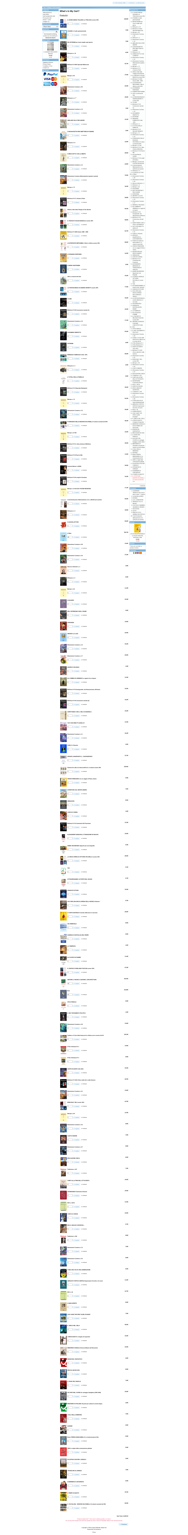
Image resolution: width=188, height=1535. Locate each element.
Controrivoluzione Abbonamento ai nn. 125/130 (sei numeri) (138, 167)
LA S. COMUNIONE (138, 499)
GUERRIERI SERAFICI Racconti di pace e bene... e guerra (139, 492)
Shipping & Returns (48, 62)
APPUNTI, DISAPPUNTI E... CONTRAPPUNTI (137, 237)
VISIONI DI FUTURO (138, 289)
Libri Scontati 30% (47, 16)
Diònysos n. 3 (136, 124)
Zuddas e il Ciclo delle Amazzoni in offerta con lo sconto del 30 (139, 339)
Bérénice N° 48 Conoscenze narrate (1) (138, 106)
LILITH (134, 510)
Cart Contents (57, 7)
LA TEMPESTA (136, 310)
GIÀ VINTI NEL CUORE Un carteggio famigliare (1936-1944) (138, 440)
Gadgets (45, 21)
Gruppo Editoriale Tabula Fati (98, 1527)
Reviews (132, 543)
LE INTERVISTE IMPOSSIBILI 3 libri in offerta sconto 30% (138, 84)
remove (85, 23)
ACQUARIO (136, 188)
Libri (44, 14)
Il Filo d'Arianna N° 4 (138, 345)
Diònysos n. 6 (136, 185)
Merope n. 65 (136, 32)
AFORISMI (135, 116)
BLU (134, 327)
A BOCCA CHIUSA (138, 386)
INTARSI (135, 498)
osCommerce (97, 1529)
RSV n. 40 (135, 409)
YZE (134, 283)
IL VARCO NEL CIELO (139, 418)
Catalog (49, 7)
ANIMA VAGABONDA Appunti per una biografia (138, 273)
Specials (132, 522)
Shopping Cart (134, 10)
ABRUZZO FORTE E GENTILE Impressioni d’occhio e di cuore (138, 405)
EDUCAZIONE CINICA (139, 373)
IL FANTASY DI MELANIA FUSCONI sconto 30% (138, 318)
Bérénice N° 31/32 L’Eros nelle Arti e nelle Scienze (138, 352)
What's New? (46, 40)
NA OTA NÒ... (136, 508)
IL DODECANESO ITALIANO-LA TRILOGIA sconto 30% (139, 14)
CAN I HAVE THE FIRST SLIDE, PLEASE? (137, 415)
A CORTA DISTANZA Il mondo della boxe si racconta (138, 300)
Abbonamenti (46, 12)
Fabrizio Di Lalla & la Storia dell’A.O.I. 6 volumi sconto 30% (138, 242)
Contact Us (46, 67)
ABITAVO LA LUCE (138, 195)
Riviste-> (45, 19)
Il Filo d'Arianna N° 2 (138, 343)
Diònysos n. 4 (136, 170)
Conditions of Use (47, 66)
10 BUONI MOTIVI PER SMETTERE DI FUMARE (138, 48)
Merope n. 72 (136, 133)
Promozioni (46, 18)
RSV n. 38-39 (136, 384)
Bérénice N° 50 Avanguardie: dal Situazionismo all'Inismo (139, 213)
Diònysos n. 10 (137, 27)
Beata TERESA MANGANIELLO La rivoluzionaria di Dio (138, 456)
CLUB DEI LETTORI (138, 172)
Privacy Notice (47, 64)
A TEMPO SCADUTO (138, 474)
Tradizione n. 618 (137, 391)
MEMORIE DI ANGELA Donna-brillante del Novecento (139, 425)
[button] (119, 3)
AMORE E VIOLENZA (138, 204)
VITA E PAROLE (137, 328)
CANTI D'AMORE (137, 368)
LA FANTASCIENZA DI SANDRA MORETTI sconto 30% (138, 98)
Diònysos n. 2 (136, 37)
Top (44, 7)
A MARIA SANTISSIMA (139, 91)
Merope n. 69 (136, 363)
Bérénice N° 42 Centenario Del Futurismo (137, 260)
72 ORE (135, 102)
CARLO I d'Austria (137, 233)
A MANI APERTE (137, 411)
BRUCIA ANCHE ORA (138, 433)
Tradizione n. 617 (137, 375)
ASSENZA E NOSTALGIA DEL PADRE (137, 307)
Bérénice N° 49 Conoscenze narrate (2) (138, 219)
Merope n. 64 (136, 186)
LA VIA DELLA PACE (138, 496)
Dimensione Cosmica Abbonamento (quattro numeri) (138, 62)
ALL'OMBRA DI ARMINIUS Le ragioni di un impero (139, 208)
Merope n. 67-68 (137, 145)
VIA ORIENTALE (137, 303)
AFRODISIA (136, 194)
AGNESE (135, 452)
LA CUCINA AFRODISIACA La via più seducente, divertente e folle (137, 535)
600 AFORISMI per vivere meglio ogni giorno (138, 23)
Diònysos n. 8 (136, 52)
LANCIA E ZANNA (137, 256)
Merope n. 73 (136, 66)
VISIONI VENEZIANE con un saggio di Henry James (139, 247)
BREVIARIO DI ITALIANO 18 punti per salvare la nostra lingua (139, 445)
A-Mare (135, 174)
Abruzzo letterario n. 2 (138, 183)
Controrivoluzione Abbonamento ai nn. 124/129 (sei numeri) (138, 517)
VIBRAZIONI (136, 255)
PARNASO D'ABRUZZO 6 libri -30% (138, 120)
